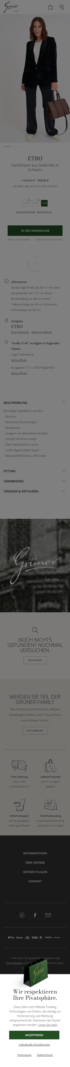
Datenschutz (45, 1055)
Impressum (24, 1055)
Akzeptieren (34, 1035)
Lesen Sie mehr (47, 1025)
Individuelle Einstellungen (34, 1044)
